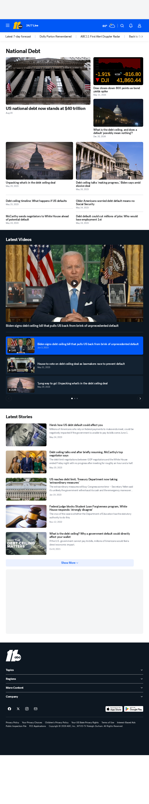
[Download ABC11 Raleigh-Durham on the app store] (114, 709)
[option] (22, 36)
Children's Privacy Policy (57, 722)
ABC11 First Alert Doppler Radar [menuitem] (100, 36)
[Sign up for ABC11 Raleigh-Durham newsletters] (35, 709)
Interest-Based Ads (126, 722)
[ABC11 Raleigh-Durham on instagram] (27, 709)
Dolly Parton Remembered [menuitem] (56, 36)
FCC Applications (37, 726)
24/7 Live (32, 25)
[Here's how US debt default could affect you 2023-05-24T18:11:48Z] (26, 434)
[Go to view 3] (77, 398)
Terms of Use (108, 722)
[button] (7, 25)
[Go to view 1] (72, 398)
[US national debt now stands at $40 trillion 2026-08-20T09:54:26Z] (48, 81)
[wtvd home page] (13, 655)
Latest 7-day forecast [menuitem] (18, 36)
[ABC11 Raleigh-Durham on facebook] (9, 709)
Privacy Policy (12, 722)
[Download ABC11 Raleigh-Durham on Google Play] (133, 709)
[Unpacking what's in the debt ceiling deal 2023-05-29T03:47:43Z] (39, 161)
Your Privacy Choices (32, 722)
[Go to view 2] (74, 398)
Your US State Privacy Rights (85, 722)
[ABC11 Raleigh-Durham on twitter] (18, 709)
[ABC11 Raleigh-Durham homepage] (18, 26)
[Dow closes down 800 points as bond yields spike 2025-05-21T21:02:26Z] (118, 71)
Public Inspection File (16, 726)
